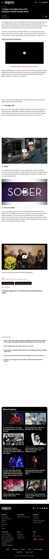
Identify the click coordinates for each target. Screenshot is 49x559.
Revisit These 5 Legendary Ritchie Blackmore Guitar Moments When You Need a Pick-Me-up (25, 350)
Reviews (3, 528)
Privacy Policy (29, 552)
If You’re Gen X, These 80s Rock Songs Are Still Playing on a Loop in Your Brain (35, 495)
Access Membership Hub (7, 541)
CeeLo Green (32, 115)
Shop (34, 534)
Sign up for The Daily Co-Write (23, 516)
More (34, 532)
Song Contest (36, 516)
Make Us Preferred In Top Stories (23, 283)
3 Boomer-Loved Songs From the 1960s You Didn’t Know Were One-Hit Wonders (23, 360)
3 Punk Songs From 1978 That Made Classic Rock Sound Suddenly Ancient (34, 449)
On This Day (5, 468)
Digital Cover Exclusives (7, 518)
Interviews (4, 520)
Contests (35, 514)
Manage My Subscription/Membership (7, 544)
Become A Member (38, 549)
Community (5, 532)
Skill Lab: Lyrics (20, 536)
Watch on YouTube (37, 536)
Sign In (29, 549)
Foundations (20, 534)
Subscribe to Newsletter (7, 536)
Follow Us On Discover (7, 283)
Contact (23, 549)
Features (4, 6)
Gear (3, 526)
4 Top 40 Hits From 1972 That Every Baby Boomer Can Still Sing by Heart (13, 429)
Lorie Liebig (4, 15)
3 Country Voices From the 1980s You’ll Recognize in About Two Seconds (24, 355)
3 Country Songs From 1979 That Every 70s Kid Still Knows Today (22, 292)
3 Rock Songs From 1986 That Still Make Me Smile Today (34, 428)
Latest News (20, 514)
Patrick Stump (19, 279)
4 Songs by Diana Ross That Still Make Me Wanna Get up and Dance (35, 471)
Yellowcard (5, 211)
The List (5, 425)
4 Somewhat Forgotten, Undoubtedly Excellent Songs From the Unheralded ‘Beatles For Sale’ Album (13, 450)
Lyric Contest (35, 518)
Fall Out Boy (13, 279)
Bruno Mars (5, 109)
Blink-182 (4, 172)
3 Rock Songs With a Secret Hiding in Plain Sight (11, 495)
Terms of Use (19, 552)
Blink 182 (4, 279)
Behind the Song (5, 516)
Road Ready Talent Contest (38, 520)
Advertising (15, 549)
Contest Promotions (37, 522)
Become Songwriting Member (8, 539)
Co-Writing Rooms (21, 537)
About (7, 549)
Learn (19, 532)
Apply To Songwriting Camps (8, 537)
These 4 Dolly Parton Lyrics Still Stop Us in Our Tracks (18, 346)
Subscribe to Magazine (6, 534)
